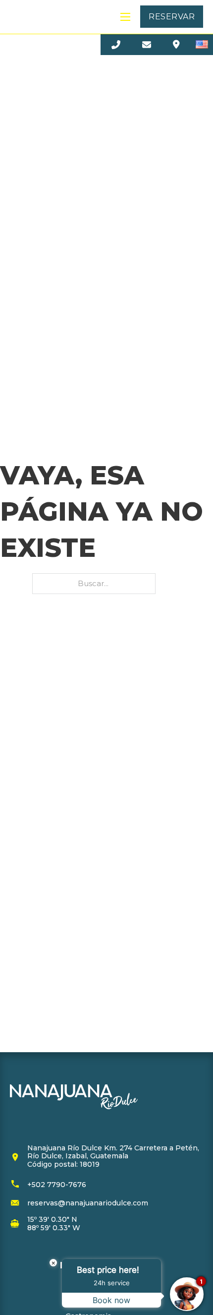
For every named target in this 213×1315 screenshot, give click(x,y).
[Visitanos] (176, 44)
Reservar (172, 16)
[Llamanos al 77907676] (116, 44)
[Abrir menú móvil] (125, 17)
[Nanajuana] (39, 17)
